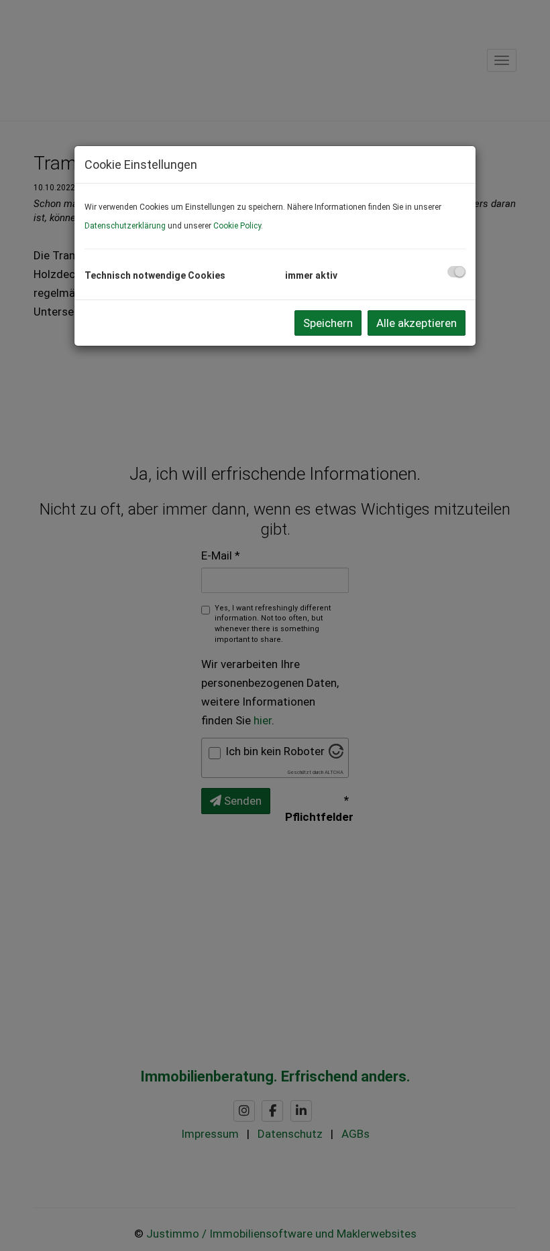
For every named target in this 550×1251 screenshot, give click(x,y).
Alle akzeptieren (416, 323)
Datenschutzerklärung (125, 226)
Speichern (328, 323)
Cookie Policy (237, 226)
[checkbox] (456, 271)
